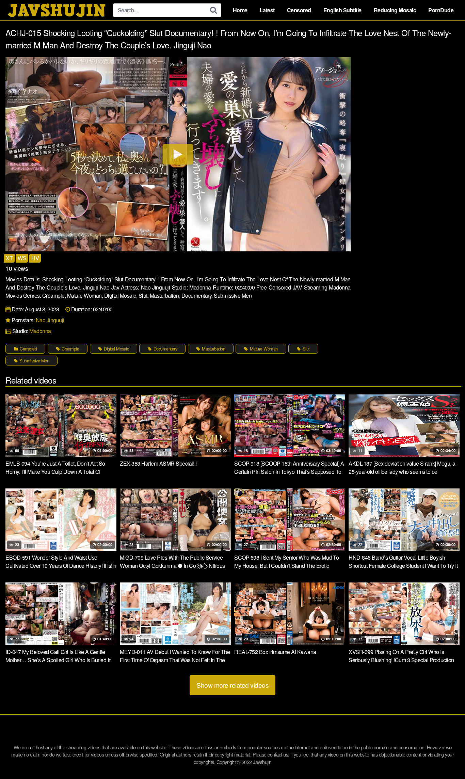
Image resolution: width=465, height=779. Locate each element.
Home (240, 10)
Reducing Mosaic (395, 10)
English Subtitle (342, 10)
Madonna (40, 331)
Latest (267, 10)
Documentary (164, 348)
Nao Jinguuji (50, 320)
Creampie (70, 348)
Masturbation (213, 348)
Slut (305, 348)
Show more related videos (232, 684)
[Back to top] (446, 757)
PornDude (440, 10)
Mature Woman (263, 348)
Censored (299, 10)
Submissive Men (33, 360)
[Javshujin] (56, 10)
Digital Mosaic (116, 348)
